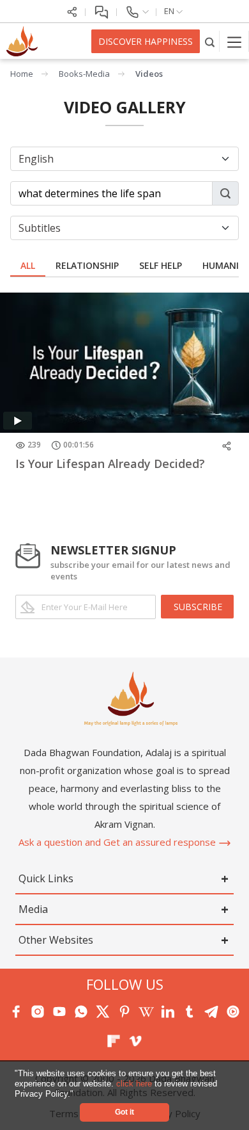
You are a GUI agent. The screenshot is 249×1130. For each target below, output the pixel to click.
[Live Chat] (101, 11)
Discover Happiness (145, 41)
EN (170, 11)
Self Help (160, 265)
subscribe (198, 607)
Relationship (87, 265)
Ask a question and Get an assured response (118, 841)
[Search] (210, 41)
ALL (27, 265)
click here (135, 1083)
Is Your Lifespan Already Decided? (110, 463)
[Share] (72, 11)
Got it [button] (124, 1112)
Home (21, 73)
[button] (77, 1094)
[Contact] (136, 11)
